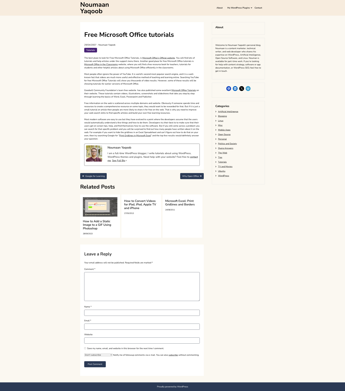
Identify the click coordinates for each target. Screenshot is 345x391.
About (220, 7)
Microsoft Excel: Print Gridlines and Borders (180, 202)
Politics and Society (227, 143)
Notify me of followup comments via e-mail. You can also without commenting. (155, 355)
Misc (220, 125)
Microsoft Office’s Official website (158, 57)
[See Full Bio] (126, 160)
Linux (220, 120)
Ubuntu (221, 171)
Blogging (222, 116)
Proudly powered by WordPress (172, 386)
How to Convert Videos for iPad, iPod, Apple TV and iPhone (140, 204)
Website (88, 334)
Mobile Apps (224, 129)
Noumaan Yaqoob (94, 7)
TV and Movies (225, 166)
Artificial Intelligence (228, 111)
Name (88, 306)
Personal (222, 139)
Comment (89, 269)
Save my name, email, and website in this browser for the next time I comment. (125, 348)
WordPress (223, 175)
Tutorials (90, 50)
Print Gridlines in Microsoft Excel (135, 135)
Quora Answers (225, 148)
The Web (222, 152)
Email (87, 320)
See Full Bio (118, 160)
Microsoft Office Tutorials (183, 90)
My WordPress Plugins (238, 7)
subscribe (173, 355)
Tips (220, 157)
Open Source (224, 134)
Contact (258, 7)
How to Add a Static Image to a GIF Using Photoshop (97, 224)
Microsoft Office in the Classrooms (101, 64)
